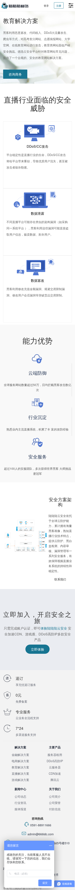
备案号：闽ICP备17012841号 (22, 888)
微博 (55, 874)
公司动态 (20, 796)
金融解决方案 (20, 755)
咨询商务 (15, 74)
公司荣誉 (55, 803)
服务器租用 (55, 755)
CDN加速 (55, 773)
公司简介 (55, 796)
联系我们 (60, 579)
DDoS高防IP (55, 761)
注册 (58, 5)
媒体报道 (20, 809)
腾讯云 (54, 780)
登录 (46, 5)
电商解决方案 (20, 761)
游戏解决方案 (20, 780)
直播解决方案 (20, 773)
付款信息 (55, 809)
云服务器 (55, 767)
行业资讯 (20, 803)
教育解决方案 (20, 767)
